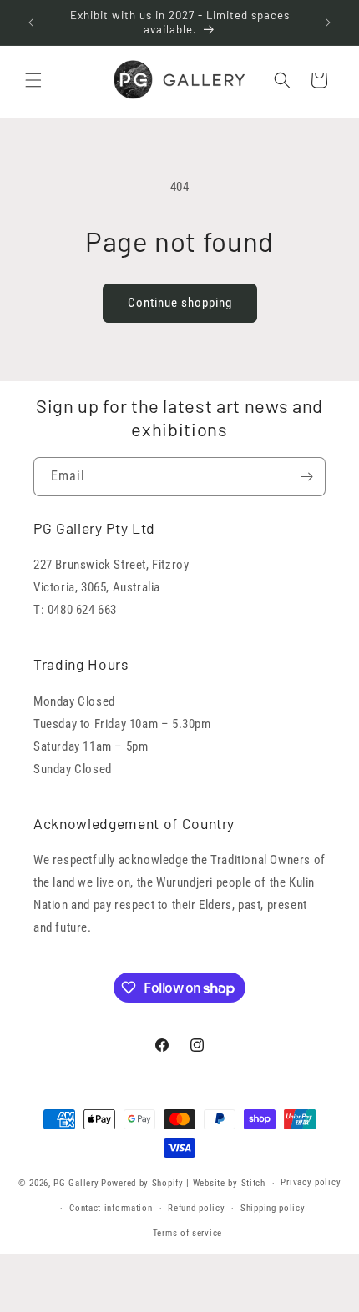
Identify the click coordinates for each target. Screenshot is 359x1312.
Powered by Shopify (142, 1183)
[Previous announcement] (31, 22)
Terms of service (187, 1233)
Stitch (253, 1183)
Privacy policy (311, 1182)
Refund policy (196, 1208)
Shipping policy (273, 1208)
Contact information (110, 1208)
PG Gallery (76, 1183)
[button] (33, 80)
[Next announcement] (328, 22)
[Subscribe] (306, 476)
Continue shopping (180, 302)
